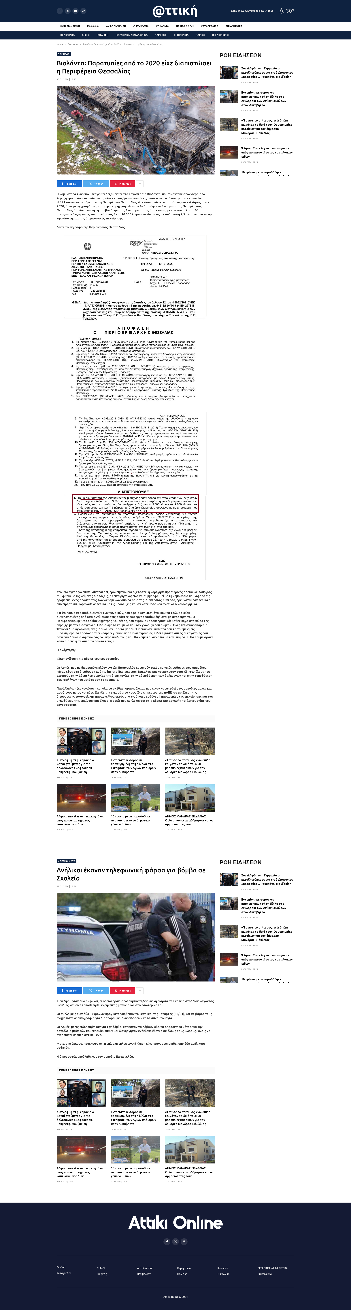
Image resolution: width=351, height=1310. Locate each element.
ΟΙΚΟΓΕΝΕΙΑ (181, 35)
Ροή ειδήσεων (70, 26)
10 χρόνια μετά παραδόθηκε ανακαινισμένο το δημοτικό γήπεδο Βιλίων (130, 820)
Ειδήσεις (102, 1274)
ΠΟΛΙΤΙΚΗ (103, 35)
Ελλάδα (93, 26)
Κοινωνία (162, 26)
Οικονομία (141, 26)
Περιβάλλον (185, 26)
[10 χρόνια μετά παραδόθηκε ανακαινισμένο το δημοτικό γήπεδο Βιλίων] (136, 798)
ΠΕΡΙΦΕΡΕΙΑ (67, 35)
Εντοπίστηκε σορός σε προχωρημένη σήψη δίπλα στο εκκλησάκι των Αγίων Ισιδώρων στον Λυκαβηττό (133, 766)
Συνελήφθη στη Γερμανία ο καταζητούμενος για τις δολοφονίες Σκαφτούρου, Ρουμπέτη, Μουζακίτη (75, 766)
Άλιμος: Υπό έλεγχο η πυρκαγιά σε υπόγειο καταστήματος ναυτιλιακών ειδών (80, 820)
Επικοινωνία (233, 26)
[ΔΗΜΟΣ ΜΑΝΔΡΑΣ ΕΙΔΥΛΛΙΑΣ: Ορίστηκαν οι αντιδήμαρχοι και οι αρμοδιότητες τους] (190, 798)
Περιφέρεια (184, 1268)
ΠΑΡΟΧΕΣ (160, 35)
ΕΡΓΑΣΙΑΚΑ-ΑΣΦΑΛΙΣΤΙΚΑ (132, 35)
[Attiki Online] (175, 11)
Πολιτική (182, 1274)
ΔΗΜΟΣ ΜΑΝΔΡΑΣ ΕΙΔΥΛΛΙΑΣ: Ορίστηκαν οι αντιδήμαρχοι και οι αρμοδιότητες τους (189, 820)
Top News (63, 54)
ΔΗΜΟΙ (86, 35)
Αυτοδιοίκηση (116, 26)
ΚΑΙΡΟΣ (200, 35)
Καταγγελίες (209, 26)
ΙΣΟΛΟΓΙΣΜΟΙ (220, 35)
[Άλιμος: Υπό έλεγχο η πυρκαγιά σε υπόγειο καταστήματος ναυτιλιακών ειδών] (81, 798)
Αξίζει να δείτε (66, 861)
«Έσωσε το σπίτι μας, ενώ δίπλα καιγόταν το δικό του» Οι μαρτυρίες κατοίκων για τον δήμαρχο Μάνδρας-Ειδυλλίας (187, 766)
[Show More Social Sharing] (140, 183)
